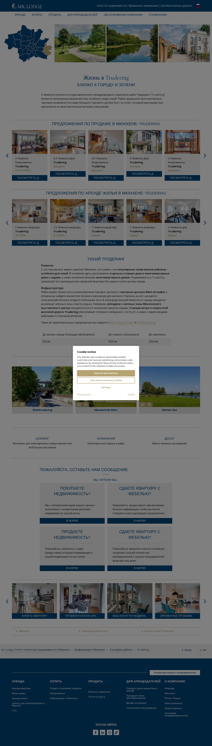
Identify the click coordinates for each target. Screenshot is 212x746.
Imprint (131, 395)
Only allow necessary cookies (106, 380)
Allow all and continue (106, 373)
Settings (106, 387)
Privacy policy (84, 395)
